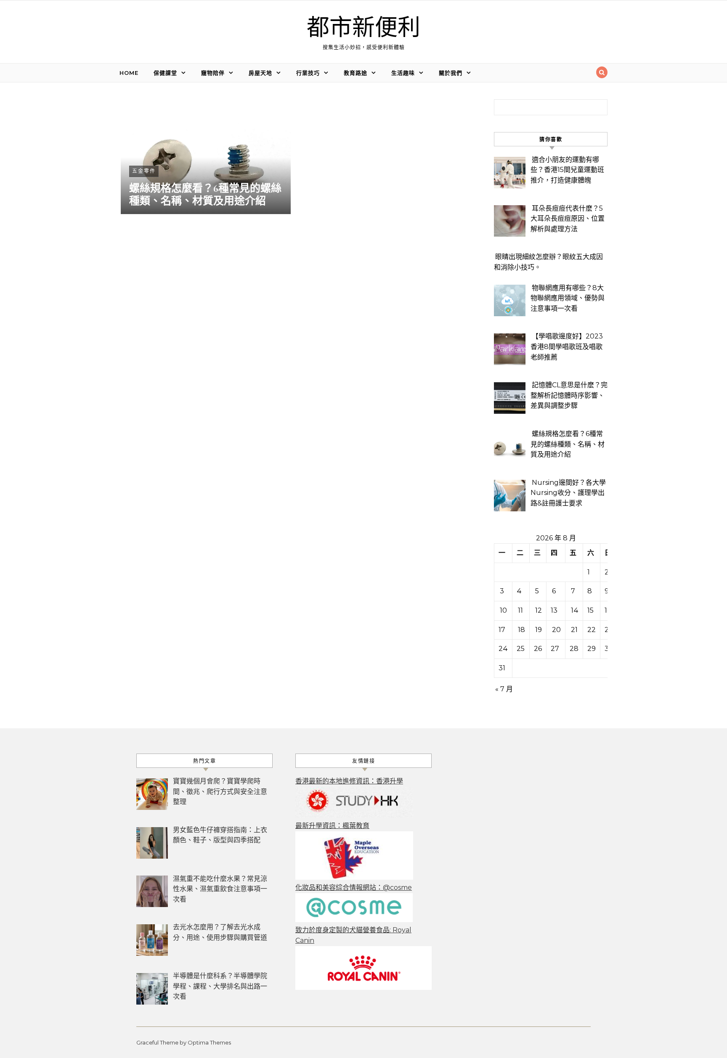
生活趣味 (403, 72)
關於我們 (450, 72)
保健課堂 (165, 72)
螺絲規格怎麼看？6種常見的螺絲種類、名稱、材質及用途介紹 (205, 194)
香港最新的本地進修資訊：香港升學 (349, 781)
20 (556, 630)
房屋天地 (260, 72)
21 (574, 630)
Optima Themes (209, 1042)
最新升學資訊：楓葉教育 (332, 826)
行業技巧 (308, 72)
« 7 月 (504, 689)
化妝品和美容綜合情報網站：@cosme (353, 887)
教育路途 (355, 72)
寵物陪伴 (213, 72)
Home (128, 72)
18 (521, 630)
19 (538, 630)
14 (574, 610)
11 (520, 610)
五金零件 (144, 171)
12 (538, 610)
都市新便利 (363, 28)
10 (503, 610)
